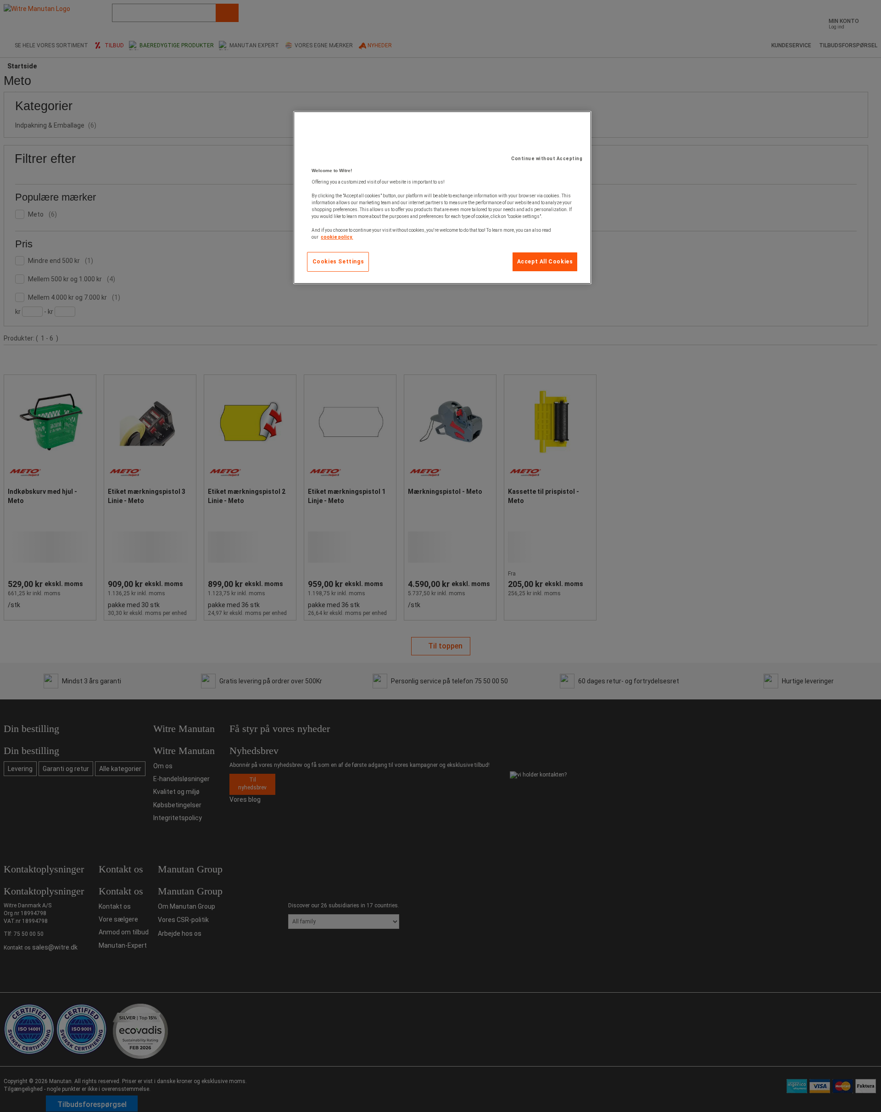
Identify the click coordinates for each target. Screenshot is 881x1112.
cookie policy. (337, 237)
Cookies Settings (338, 261)
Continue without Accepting (546, 158)
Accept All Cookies (545, 261)
